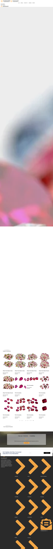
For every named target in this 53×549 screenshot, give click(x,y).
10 (33, 420)
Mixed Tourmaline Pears (32, 370)
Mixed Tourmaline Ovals (8, 370)
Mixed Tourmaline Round (44, 370)
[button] (4, 369)
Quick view (6, 369)
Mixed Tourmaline (5, 372)
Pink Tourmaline (18, 392)
